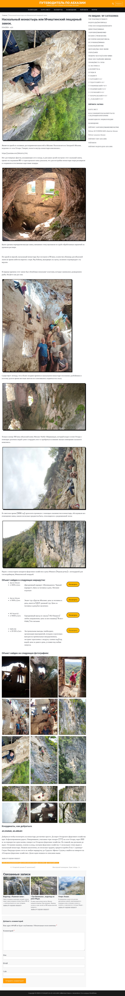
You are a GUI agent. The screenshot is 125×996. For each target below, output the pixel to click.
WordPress (92, 993)
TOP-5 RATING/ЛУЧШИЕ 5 (97, 19)
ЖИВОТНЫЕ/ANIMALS (96, 29)
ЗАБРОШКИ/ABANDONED (97, 32)
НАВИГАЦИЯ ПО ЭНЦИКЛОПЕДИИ (100, 119)
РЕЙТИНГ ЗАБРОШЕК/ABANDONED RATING (103, 127)
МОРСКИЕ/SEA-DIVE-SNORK (98, 49)
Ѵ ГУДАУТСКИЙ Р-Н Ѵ (52, 862)
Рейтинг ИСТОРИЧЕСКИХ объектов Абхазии (103, 131)
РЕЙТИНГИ (84, 10)
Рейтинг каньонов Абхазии (96, 135)
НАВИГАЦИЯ (32, 10)
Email (5, 963)
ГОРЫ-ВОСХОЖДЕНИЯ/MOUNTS (10, 862)
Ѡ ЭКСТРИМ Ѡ (42, 862)
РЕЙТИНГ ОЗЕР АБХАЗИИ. (97, 139)
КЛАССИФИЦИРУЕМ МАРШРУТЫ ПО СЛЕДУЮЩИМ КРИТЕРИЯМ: (101, 114)
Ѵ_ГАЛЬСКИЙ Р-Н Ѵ (95, 99)
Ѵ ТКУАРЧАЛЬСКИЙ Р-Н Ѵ (97, 96)
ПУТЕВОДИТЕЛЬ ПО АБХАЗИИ (62, 3)
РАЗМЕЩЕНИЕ (71, 10)
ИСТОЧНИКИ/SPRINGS (96, 42)
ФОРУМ (94, 10)
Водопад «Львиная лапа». (14, 897)
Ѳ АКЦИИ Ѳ (92, 76)
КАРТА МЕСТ (45, 10)
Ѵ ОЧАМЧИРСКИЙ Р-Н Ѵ (97, 89)
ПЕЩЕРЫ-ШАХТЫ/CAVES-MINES (100, 56)
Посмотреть (73, 584)
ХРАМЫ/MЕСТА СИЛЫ (96, 62)
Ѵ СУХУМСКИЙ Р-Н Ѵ (96, 92)
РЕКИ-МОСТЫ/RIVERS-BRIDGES (99, 59)
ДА (12, 27)
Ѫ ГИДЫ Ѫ (92, 72)
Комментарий (8, 931)
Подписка (119, 4)
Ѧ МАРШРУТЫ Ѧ (94, 69)
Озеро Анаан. (63, 897)
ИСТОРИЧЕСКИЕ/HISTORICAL (28, 862)
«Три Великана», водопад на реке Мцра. (42, 898)
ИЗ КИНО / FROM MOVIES (97, 36)
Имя (4, 955)
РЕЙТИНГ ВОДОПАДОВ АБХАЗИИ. (100, 147)
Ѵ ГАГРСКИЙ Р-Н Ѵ (95, 79)
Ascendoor (76, 993)
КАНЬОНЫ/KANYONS (95, 46)
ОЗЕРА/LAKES (93, 52)
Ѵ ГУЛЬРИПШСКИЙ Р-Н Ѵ (97, 86)
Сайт (5, 971)
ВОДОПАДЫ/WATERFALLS (97, 22)
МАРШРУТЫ (58, 10)
